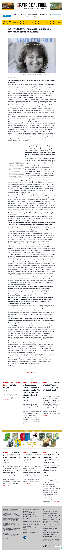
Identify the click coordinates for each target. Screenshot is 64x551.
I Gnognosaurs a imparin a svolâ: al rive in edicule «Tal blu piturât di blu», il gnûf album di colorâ (31, 390)
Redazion (25, 514)
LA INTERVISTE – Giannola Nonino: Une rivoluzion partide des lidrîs (29, 30)
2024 (33, 22)
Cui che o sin (15, 14)
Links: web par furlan (32, 17)
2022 (48, 22)
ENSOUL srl (26, 532)
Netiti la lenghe (11, 385)
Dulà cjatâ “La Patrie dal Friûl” (29, 14)
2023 (40, 22)
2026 (18, 22)
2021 (55, 22)
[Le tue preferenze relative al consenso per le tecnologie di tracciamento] (61, 548)
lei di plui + (6, 400)
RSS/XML (31, 514)
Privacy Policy (33, 516)
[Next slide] (59, 22)
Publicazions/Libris (45, 14)
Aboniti (7, 16)
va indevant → (32, 372)
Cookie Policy (26, 518)
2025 (26, 22)
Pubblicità (25, 516)
